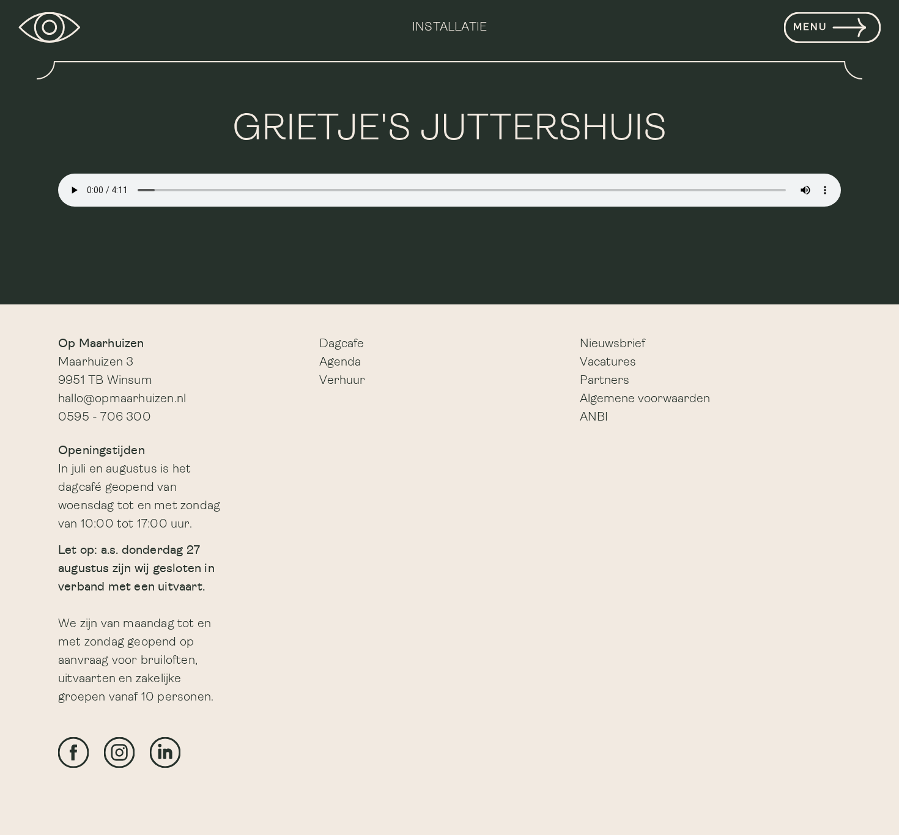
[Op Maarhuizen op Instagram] (119, 752)
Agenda (340, 362)
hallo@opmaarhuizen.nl (122, 399)
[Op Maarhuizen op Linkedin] (165, 752)
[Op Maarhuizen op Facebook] (73, 752)
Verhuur (342, 381)
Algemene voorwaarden (645, 399)
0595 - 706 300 (104, 417)
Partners (604, 381)
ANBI (594, 417)
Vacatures (608, 362)
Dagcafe (341, 344)
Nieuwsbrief (612, 344)
